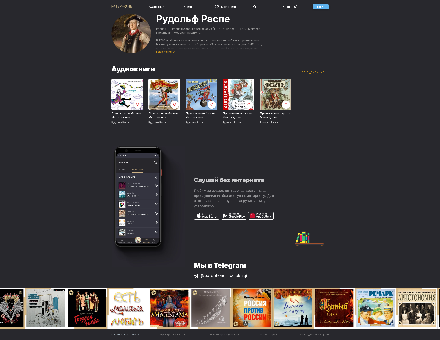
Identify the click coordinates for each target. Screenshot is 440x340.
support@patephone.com (173, 334)
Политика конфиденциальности (223, 334)
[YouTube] (289, 6)
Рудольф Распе (120, 122)
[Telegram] (295, 6)
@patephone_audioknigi (223, 275)
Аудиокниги (157, 6)
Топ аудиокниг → (314, 72)
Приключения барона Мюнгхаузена (237, 115)
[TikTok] (283, 6)
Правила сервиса (269, 334)
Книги (188, 6)
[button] (321, 6)
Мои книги (228, 6)
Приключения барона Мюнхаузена (163, 115)
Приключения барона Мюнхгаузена (126, 115)
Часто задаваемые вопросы (314, 334)
